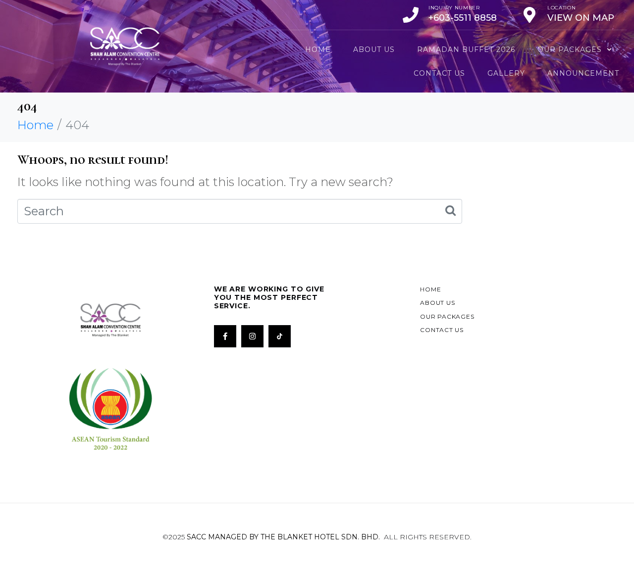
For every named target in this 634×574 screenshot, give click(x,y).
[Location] (529, 15)
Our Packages (569, 49)
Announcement (583, 73)
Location (561, 7)
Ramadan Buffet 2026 (466, 49)
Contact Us (439, 73)
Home (318, 49)
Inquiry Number (454, 7)
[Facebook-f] (225, 336)
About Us (374, 49)
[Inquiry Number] (411, 15)
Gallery (506, 73)
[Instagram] (252, 336)
